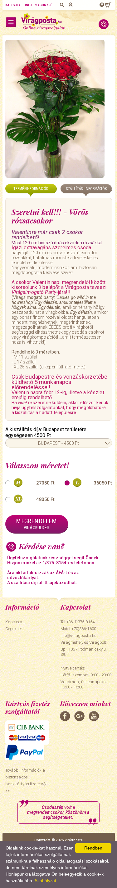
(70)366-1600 (84, 628)
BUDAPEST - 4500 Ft (58, 443)
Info (28, 5)
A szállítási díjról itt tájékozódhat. (42, 582)
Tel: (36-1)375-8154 (78, 622)
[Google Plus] (79, 716)
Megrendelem (36, 523)
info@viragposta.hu (78, 635)
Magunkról (44, 5)
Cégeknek (14, 628)
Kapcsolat (13, 5)
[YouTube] (94, 716)
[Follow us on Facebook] (65, 716)
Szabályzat (45, 880)
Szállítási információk (86, 189)
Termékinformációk (30, 189)
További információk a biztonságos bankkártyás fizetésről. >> (26, 780)
